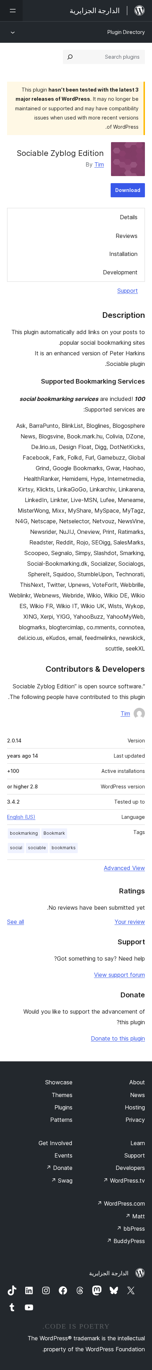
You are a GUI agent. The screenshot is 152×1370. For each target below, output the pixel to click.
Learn (137, 1143)
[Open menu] (11, 10)
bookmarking (24, 833)
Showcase (58, 1082)
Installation (123, 253)
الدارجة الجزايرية (108, 1273)
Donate (59, 1167)
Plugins (63, 1107)
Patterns (61, 1119)
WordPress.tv (124, 1180)
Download (127, 190)
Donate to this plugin (118, 1038)
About (137, 1082)
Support (127, 290)
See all (15, 921)
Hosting (135, 1107)
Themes (62, 1094)
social (16, 847)
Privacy (135, 1119)
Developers (130, 1167)
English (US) (21, 817)
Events (63, 1155)
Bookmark (54, 833)
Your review (130, 921)
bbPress (130, 1228)
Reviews (127, 235)
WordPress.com (121, 1203)
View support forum (119, 974)
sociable (37, 847)
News (137, 1094)
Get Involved (55, 1143)
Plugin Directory (126, 32)
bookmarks (64, 847)
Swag (61, 1180)
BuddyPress (125, 1240)
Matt (135, 1216)
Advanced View (124, 867)
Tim (99, 164)
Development (120, 272)
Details (129, 217)
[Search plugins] (70, 57)
